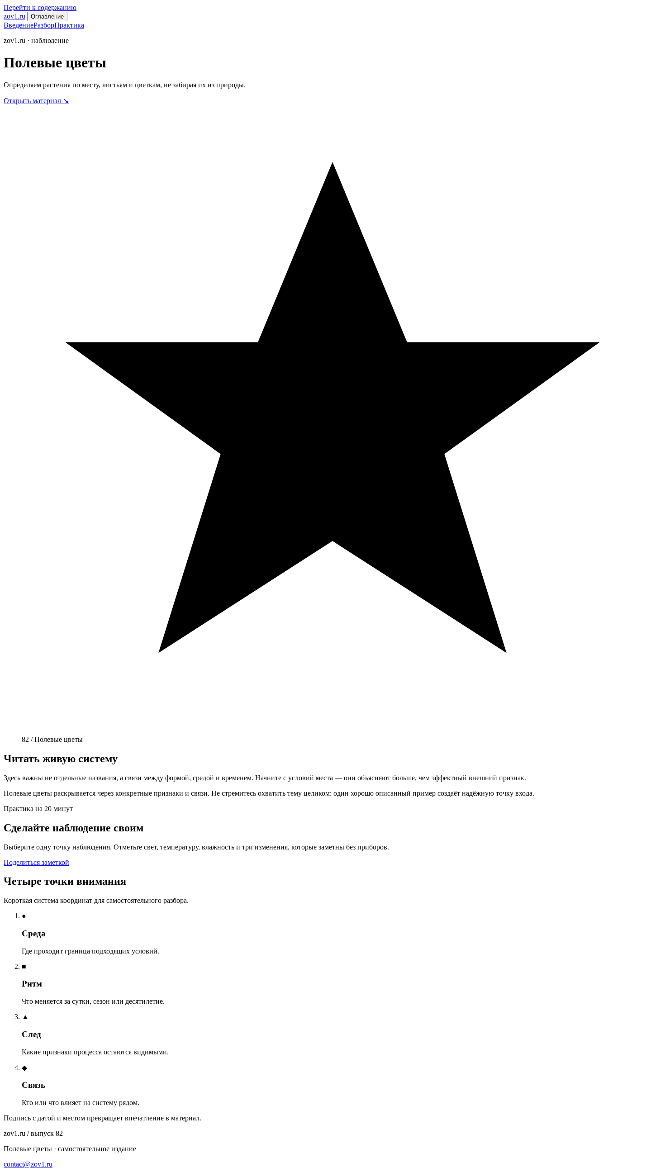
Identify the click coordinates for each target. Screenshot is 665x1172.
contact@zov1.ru (28, 1164)
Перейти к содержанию (40, 7)
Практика (69, 25)
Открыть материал (36, 100)
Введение (18, 25)
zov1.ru (14, 16)
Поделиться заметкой (36, 862)
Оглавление (47, 16)
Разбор (43, 25)
